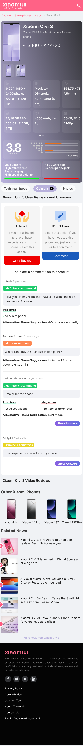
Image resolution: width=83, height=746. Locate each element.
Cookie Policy (13, 694)
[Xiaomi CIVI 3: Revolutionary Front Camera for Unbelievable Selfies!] (41, 624)
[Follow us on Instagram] (25, 679)
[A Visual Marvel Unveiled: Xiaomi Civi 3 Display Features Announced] (41, 585)
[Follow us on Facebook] (8, 679)
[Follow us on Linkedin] (33, 679)
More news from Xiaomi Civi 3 (41, 637)
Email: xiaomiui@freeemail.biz (24, 718)
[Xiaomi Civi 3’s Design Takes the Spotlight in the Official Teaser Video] (41, 605)
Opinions (44, 188)
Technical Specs (15, 188)
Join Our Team (14, 700)
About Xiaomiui (14, 706)
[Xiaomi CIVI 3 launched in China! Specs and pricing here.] (41, 566)
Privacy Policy (14, 688)
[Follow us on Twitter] (16, 679)
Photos (68, 188)
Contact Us (12, 712)
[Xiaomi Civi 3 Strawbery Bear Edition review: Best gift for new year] (41, 546)
